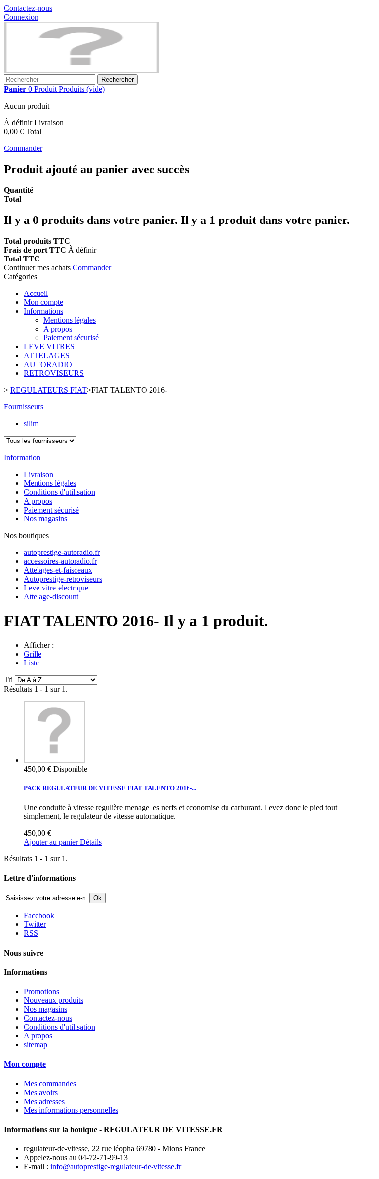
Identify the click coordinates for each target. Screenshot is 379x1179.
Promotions (41, 991)
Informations (43, 311)
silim (31, 423)
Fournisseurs (23, 407)
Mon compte (43, 302)
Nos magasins (45, 519)
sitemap (35, 1044)
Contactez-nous (28, 8)
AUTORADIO (48, 364)
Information (22, 457)
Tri (8, 679)
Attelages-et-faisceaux (58, 570)
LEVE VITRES (49, 346)
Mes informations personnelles (71, 1110)
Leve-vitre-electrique (56, 588)
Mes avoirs (41, 1092)
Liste (31, 663)
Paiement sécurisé (71, 337)
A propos (57, 329)
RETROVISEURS (54, 373)
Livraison (38, 474)
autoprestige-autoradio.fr (62, 552)
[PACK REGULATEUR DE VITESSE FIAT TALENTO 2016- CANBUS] (54, 760)
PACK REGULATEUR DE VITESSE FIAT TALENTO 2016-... (110, 788)
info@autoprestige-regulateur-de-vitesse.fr (115, 1166)
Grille (32, 654)
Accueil (36, 293)
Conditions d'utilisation (59, 492)
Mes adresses (44, 1101)
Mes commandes (50, 1083)
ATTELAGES (47, 355)
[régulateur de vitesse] (81, 70)
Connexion (21, 17)
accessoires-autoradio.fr (60, 561)
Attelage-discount (51, 596)
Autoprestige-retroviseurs (63, 579)
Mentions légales (69, 320)
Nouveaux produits (53, 1000)
